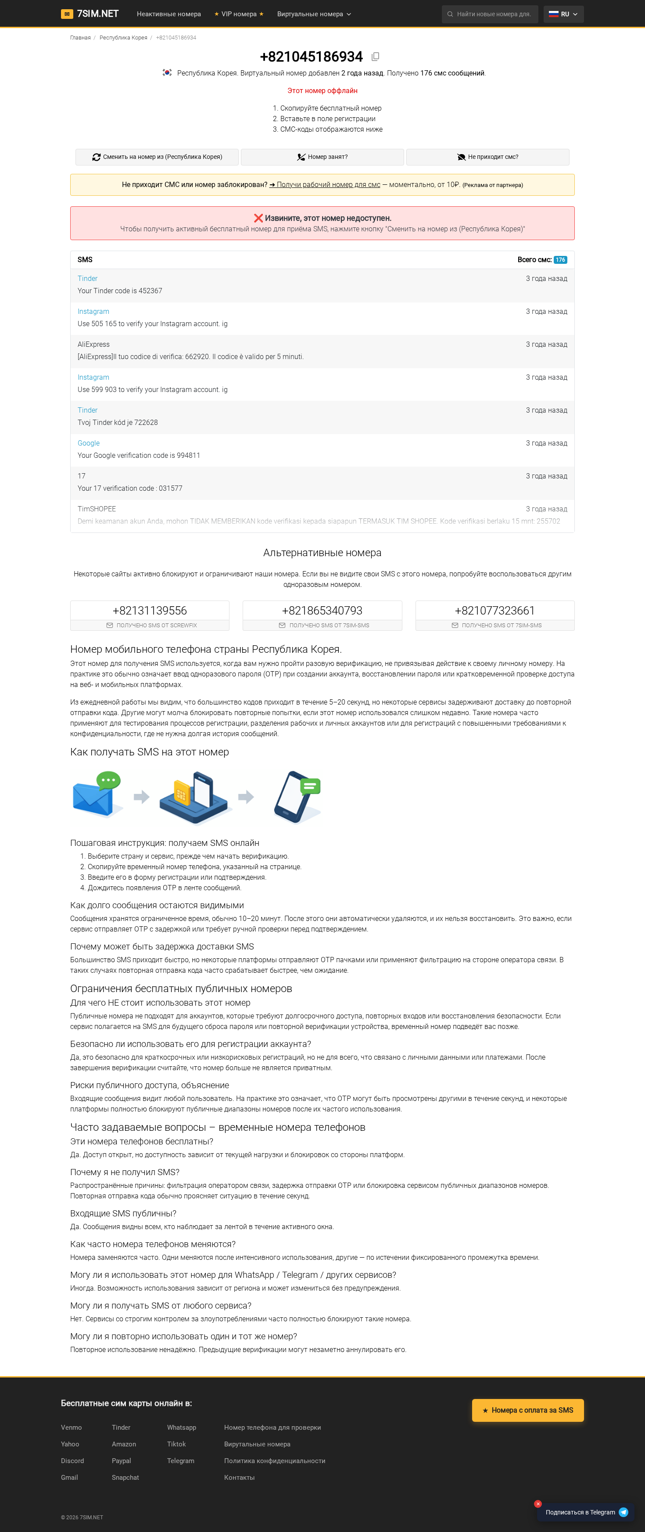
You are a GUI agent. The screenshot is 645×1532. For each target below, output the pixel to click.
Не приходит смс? (493, 157)
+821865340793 (322, 610)
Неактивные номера (169, 14)
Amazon (124, 1444)
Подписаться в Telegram (576, 1509)
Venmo (71, 1427)
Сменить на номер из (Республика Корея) (162, 157)
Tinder (87, 278)
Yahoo (70, 1444)
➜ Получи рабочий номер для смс (324, 184)
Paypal (121, 1461)
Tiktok (176, 1444)
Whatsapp (181, 1427)
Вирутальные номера (257, 1444)
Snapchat (125, 1478)
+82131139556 (150, 610)
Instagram (93, 311)
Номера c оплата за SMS (528, 1410)
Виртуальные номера (310, 14)
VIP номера (239, 14)
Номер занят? (328, 157)
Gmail (69, 1478)
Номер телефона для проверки (272, 1427)
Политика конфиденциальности (275, 1461)
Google (89, 443)
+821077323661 (495, 610)
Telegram (180, 1461)
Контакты (239, 1478)
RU (565, 14)
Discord (72, 1461)
